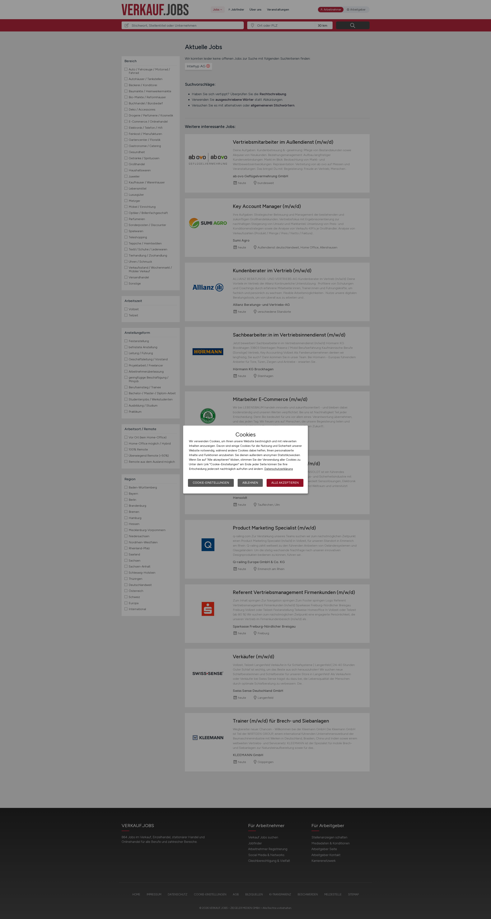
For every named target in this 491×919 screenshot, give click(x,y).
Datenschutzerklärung (278, 469)
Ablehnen (250, 482)
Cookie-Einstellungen (211, 482)
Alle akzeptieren (285, 482)
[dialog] (245, 459)
